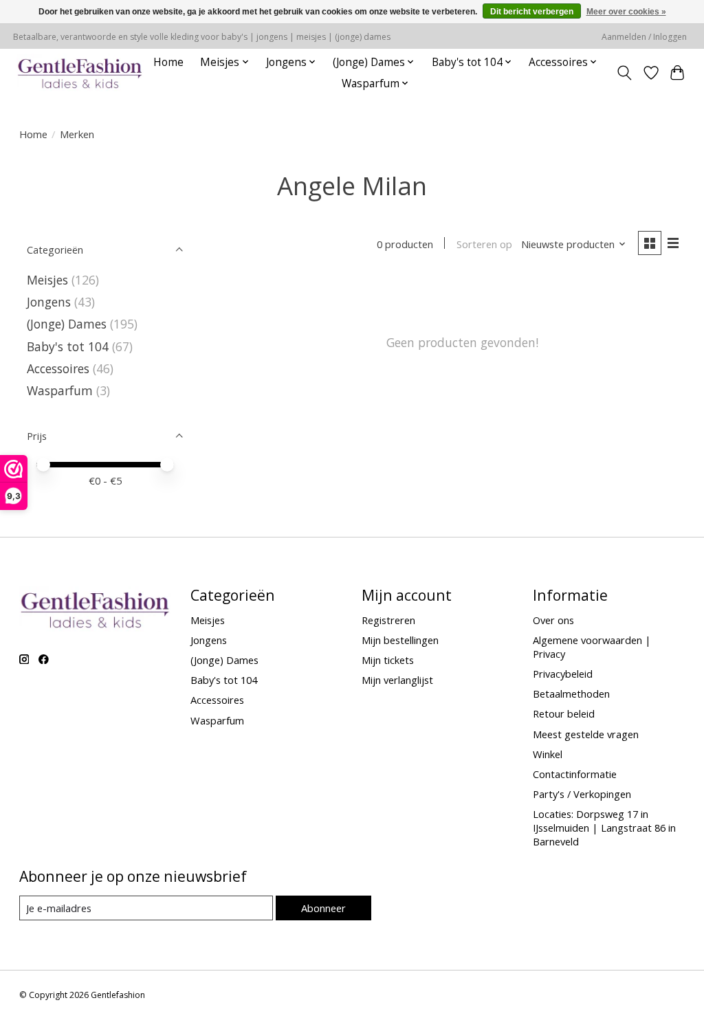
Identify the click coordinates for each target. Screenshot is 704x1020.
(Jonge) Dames (67, 323)
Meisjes (47, 279)
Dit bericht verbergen (531, 11)
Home (168, 62)
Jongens (49, 301)
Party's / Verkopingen (582, 794)
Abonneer (323, 908)
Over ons (553, 620)
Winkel (547, 754)
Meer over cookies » (626, 11)
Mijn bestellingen (400, 640)
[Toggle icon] (624, 72)
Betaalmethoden (571, 693)
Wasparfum (60, 390)
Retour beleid (564, 713)
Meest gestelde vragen (586, 734)
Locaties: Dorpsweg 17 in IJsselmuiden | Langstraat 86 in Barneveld (604, 827)
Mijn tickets (388, 660)
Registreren (388, 620)
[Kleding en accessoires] (80, 72)
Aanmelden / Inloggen (644, 37)
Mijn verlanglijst (397, 680)
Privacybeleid (563, 673)
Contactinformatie (575, 774)
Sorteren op (484, 244)
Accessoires (58, 368)
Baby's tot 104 (68, 346)
